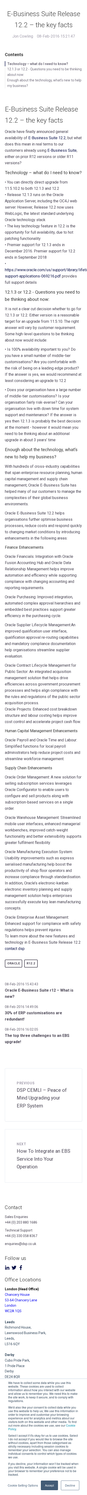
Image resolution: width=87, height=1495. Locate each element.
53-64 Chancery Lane (21, 1300)
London (10, 1305)
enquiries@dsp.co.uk (20, 1244)
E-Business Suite (62, 150)
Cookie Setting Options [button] (23, 1485)
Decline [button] (70, 1485)
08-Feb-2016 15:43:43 (21, 984)
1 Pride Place (15, 1366)
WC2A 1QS (13, 1311)
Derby (9, 1371)
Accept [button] (49, 1485)
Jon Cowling (22, 36)
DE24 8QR (12, 1377)
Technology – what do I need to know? (37, 64)
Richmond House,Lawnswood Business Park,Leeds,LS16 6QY (25, 1333)
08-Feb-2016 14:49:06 (21, 1007)
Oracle (13, 963)
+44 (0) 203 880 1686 (21, 1222)
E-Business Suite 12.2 (47, 138)
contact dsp (15, 948)
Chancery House (17, 1295)
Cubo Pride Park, (17, 1360)
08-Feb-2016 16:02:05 (21, 1029)
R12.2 (31, 963)
